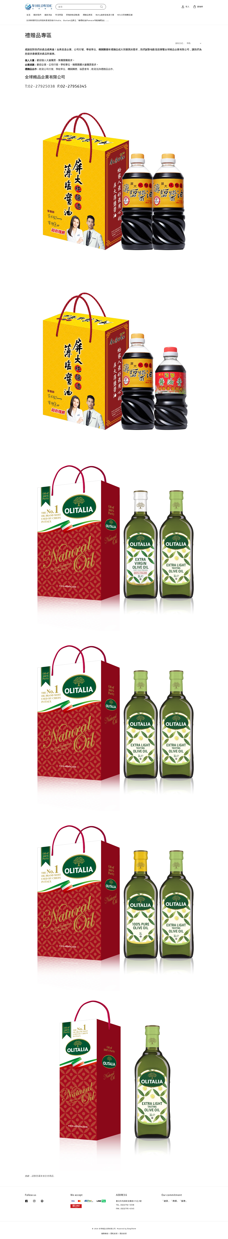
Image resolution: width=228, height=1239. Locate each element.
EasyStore (131, 1229)
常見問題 (59, 15)
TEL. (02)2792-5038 (125, 1205)
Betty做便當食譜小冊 (105, 15)
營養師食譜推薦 (73, 15)
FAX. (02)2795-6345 (125, 1208)
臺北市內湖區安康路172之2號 (129, 1201)
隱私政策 (114, 1233)
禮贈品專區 (87, 15)
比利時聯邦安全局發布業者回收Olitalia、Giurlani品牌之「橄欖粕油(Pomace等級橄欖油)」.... (68, 20)
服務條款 (105, 1233)
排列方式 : (179, 43)
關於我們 (37, 15)
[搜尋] (101, 6)
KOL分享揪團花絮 (125, 15)
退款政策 (123, 1233)
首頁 (28, 15)
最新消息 (48, 15)
